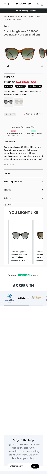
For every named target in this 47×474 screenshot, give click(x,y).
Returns (7, 198)
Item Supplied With (13, 181)
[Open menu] (3, 4)
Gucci (6, 26)
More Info (15, 135)
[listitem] (20, 242)
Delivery (7, 189)
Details (7, 173)
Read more (9, 164)
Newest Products (15, 16)
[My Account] (37, 4)
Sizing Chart (10, 114)
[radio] (8, 102)
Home (5, 16)
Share (10, 204)
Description (9, 141)
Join (35, 466)
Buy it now (23, 121)
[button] (6, 242)
